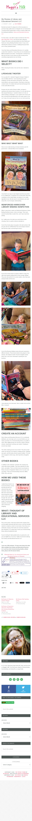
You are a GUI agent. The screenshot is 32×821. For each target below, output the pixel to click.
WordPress (17, 776)
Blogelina (6, 773)
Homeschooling (21, 617)
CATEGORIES (16, 761)
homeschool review (9, 617)
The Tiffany (18, 775)
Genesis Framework (23, 773)
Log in (23, 776)
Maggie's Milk (16, 5)
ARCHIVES (4, 720)
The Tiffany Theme (20, 772)
